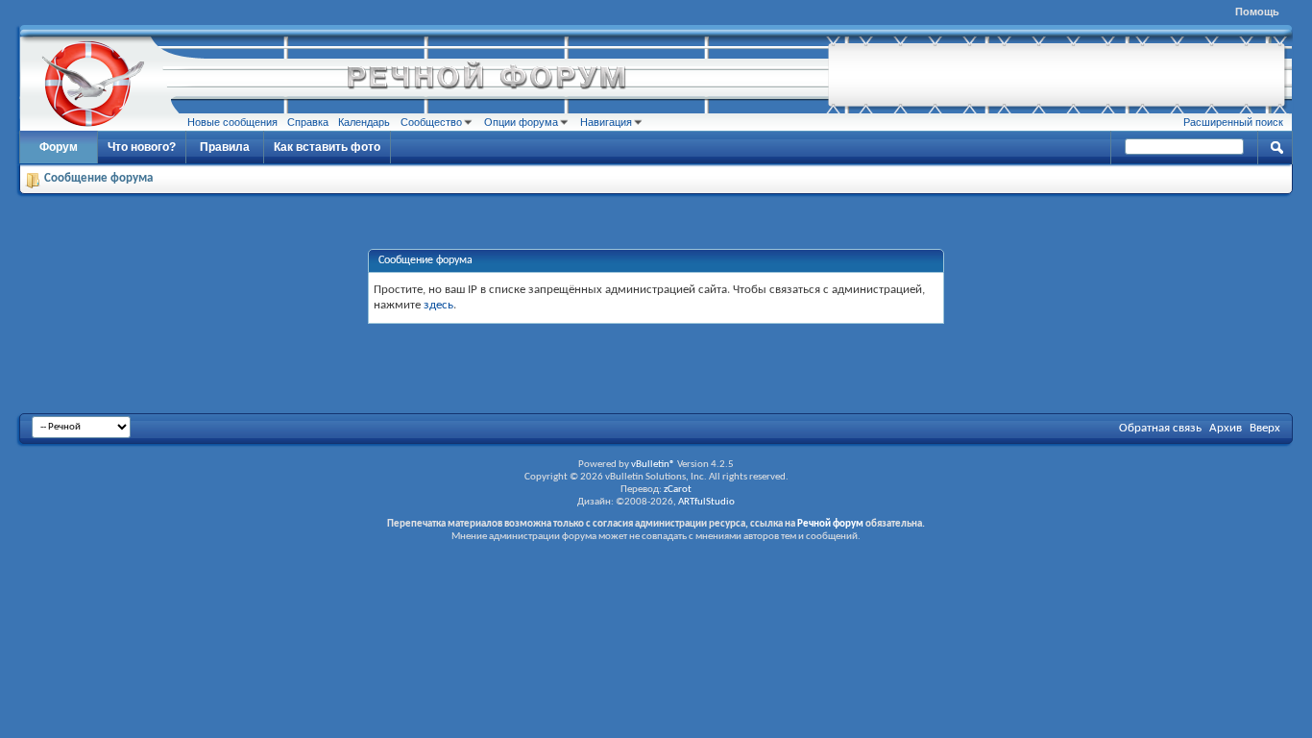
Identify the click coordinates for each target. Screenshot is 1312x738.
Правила (225, 147)
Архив (1225, 428)
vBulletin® (653, 464)
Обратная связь (1160, 428)
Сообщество (431, 122)
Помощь (1257, 11)
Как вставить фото (327, 147)
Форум (58, 147)
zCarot (678, 489)
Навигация (606, 122)
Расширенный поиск (1233, 122)
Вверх (1265, 428)
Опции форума (521, 122)
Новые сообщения (232, 122)
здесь (438, 305)
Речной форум (830, 524)
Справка (307, 122)
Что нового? (142, 147)
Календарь (364, 122)
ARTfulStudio (706, 502)
